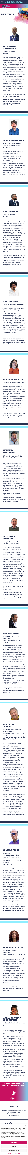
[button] (26, 1125)
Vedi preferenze (14, 1150)
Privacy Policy (17, 1153)
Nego (14, 1146)
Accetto (14, 1142)
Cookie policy (10, 1153)
